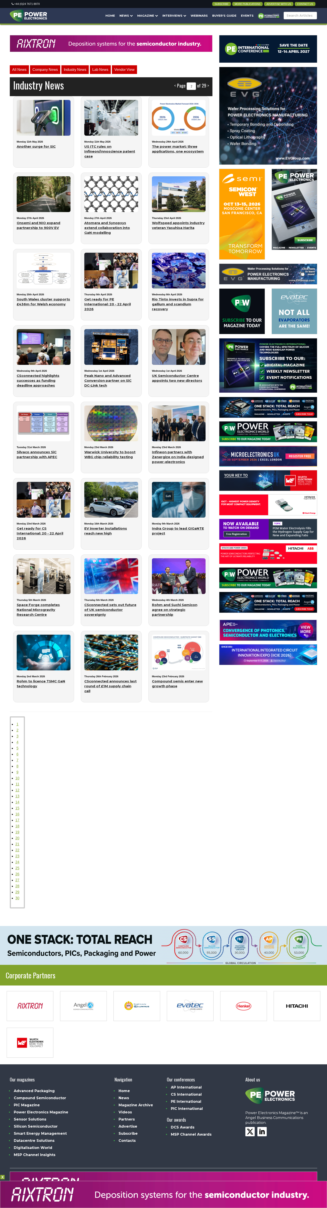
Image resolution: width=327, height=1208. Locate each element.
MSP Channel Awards (191, 1134)
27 (17, 880)
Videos (125, 1112)
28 (17, 886)
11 (17, 784)
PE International (186, 1101)
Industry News (75, 70)
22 (17, 850)
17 (17, 820)
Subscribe (221, 4)
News (124, 15)
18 (17, 826)
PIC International (187, 1109)
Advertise (128, 1126)
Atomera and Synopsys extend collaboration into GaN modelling (107, 228)
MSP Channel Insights (34, 1155)
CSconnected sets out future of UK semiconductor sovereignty (110, 610)
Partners (127, 1119)
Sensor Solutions (30, 1119)
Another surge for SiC (36, 146)
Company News (45, 70)
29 (17, 892)
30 (17, 898)
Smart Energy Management (40, 1133)
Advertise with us (278, 4)
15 (17, 808)
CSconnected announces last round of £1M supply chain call (110, 686)
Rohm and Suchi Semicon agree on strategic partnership (174, 610)
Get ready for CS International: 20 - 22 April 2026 (40, 533)
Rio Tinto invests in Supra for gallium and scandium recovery (178, 304)
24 (17, 862)
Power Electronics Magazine (41, 1112)
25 (17, 868)
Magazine (146, 15)
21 (17, 844)
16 (17, 814)
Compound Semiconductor (40, 1098)
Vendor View (124, 70)
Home (110, 15)
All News (19, 70)
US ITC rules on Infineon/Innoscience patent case (109, 151)
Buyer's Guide (224, 15)
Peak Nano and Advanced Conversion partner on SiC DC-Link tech (107, 380)
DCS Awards (182, 1127)
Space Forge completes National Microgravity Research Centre (38, 610)
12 (17, 790)
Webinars (199, 15)
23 (17, 856)
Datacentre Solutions (34, 1140)
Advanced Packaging (34, 1091)
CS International (186, 1094)
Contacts (127, 1140)
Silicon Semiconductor (36, 1126)
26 (17, 874)
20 (17, 838)
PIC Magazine (27, 1105)
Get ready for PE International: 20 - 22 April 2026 (107, 304)
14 (17, 802)
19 (17, 832)
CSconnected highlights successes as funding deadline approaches (38, 380)
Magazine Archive (136, 1105)
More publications (247, 4)
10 (17, 778)
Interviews (172, 15)
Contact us (305, 4)
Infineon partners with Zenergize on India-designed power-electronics (178, 457)
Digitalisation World (33, 1148)
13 (17, 796)
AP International (186, 1087)
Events (247, 15)
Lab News (100, 70)
